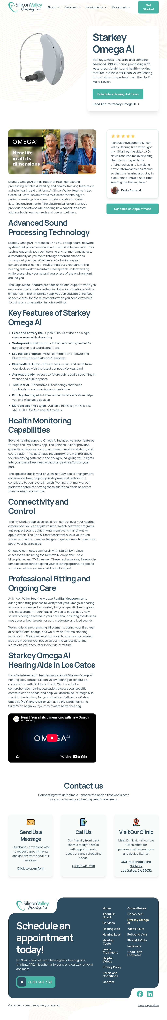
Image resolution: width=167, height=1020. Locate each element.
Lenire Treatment (110, 950)
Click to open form (31, 868)
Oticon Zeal (135, 914)
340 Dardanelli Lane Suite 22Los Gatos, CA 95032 (136, 866)
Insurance (134, 946)
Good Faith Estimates (134, 953)
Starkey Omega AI (138, 921)
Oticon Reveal (136, 908)
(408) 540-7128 (31, 702)
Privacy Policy (112, 967)
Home (107, 908)
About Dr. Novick (109, 915)
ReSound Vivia (137, 934)
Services (109, 923)
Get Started (148, 7)
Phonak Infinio (137, 940)
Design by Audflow (148, 1005)
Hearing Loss (112, 934)
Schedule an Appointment (132, 209)
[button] (53, 7)
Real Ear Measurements (70, 598)
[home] (25, 7)
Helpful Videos (108, 959)
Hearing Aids (111, 929)
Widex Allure (135, 929)
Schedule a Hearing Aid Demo (118, 94)
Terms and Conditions (110, 974)
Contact (108, 982)
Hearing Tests (108, 941)
